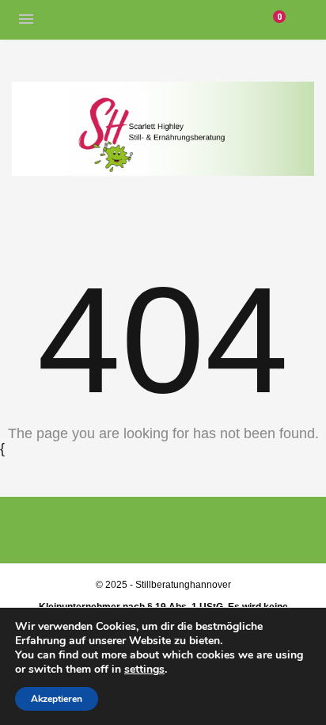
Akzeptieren (56, 699)
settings (144, 669)
